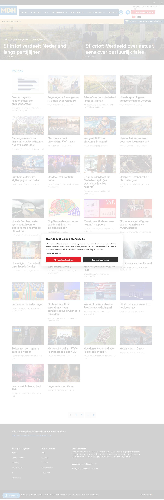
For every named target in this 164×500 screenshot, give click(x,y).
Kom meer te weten (54, 253)
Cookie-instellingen (100, 260)
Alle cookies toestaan (63, 260)
